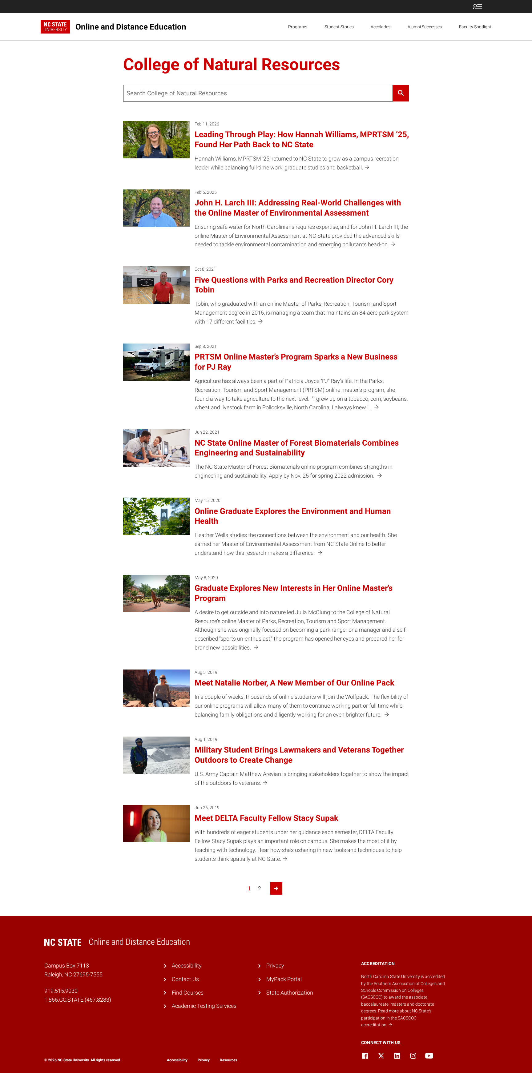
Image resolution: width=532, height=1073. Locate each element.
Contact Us (185, 979)
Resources (228, 1060)
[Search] (401, 93)
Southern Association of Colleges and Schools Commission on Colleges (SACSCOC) (403, 990)
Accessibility (187, 965)
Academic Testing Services (204, 1006)
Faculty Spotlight (475, 26)
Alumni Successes (425, 26)
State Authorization (289, 992)
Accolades (380, 26)
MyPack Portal (284, 979)
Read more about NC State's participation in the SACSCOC (396, 1017)
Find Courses (188, 992)
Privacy (275, 965)
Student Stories (339, 26)
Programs (297, 26)
